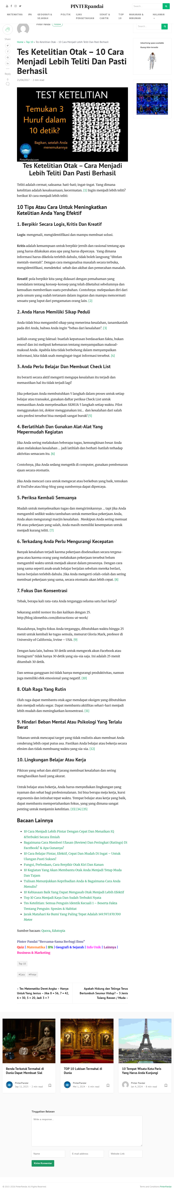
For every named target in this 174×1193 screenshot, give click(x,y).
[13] (73, 809)
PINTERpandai (87, 6)
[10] (84, 678)
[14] (79, 809)
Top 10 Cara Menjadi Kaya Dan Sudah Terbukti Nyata (62, 898)
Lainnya (110, 947)
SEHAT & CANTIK (105, 16)
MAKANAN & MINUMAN (136, 16)
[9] (75, 640)
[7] (52, 530)
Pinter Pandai (48, 24)
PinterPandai (21, 1083)
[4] (113, 356)
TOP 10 (121, 16)
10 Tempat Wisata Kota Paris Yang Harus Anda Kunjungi (141, 1071)
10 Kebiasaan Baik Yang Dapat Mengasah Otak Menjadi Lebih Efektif (74, 892)
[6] (53, 454)
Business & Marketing (33, 953)
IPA (30, 14)
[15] (85, 809)
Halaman (158, 14)
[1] (85, 190)
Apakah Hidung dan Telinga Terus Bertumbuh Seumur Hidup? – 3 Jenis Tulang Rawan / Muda (104, 993)
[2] (90, 301)
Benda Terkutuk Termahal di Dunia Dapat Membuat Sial (25, 1071)
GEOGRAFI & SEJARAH (44, 16)
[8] (116, 580)
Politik (66, 14)
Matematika (36, 947)
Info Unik (94, 947)
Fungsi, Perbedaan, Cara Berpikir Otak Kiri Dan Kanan (64, 865)
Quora (45, 931)
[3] (105, 328)
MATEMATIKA (15, 14)
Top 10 (29, 42)
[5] (90, 416)
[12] (92, 749)
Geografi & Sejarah (70, 947)
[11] (86, 711)
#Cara (22, 974)
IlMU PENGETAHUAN (85, 16)
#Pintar (32, 974)
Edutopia (58, 931)
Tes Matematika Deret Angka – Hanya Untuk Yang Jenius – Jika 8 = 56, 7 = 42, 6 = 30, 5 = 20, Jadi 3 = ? (43, 993)
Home (20, 42)
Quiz (20, 947)
